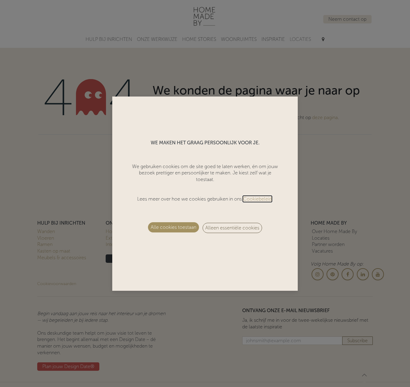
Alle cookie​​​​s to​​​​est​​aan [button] (173, 227)
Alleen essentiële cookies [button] (232, 228)
